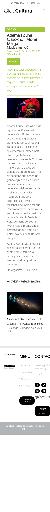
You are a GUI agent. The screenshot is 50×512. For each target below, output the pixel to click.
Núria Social (13, 54)
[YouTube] (43, 391)
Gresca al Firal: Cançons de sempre (26, 323)
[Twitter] (43, 385)
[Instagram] (37, 391)
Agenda (25, 365)
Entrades (13, 61)
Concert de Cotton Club (24, 319)
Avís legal (10, 426)
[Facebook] (37, 385)
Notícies (25, 379)
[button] (6, 9)
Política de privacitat (24, 426)
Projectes (25, 372)
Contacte (25, 386)
